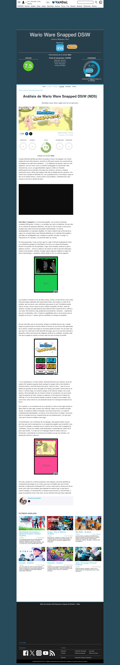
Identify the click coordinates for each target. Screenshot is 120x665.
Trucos (63, 6)
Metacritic (29, 3)
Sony (28, 1)
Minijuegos (61, 39)
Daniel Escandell (62, 132)
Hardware (79, 6)
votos (91, 79)
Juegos (43, 6)
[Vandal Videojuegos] (60, 2)
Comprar (72, 46)
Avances (57, 6)
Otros (67, 39)
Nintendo (63, 60)
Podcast (94, 6)
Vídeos (74, 86)
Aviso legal (91, 651)
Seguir (89, 70)
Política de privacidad (80, 653)
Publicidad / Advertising (80, 651)
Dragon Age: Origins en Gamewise (83, 657)
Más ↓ (48, 2)
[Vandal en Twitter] (32, 652)
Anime (38, 1)
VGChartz (63, 657)
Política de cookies (93, 653)
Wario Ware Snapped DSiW (60, 34)
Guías (38, 6)
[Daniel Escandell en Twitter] (29, 501)
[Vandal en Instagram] (39, 652)
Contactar (63, 653)
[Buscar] (96, 2)
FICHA (44, 86)
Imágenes (68, 86)
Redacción (63, 651)
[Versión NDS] (60, 47)
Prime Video (34, 1)
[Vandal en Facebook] (25, 652)
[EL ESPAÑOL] (101, 2)
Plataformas (87, 6)
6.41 (92, 65)
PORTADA (20, 6)
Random (73, 6)
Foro (68, 6)
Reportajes (50, 6)
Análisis (33, 6)
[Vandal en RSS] (52, 652)
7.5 (28, 66)
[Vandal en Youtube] (45, 652)
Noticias (27, 6)
